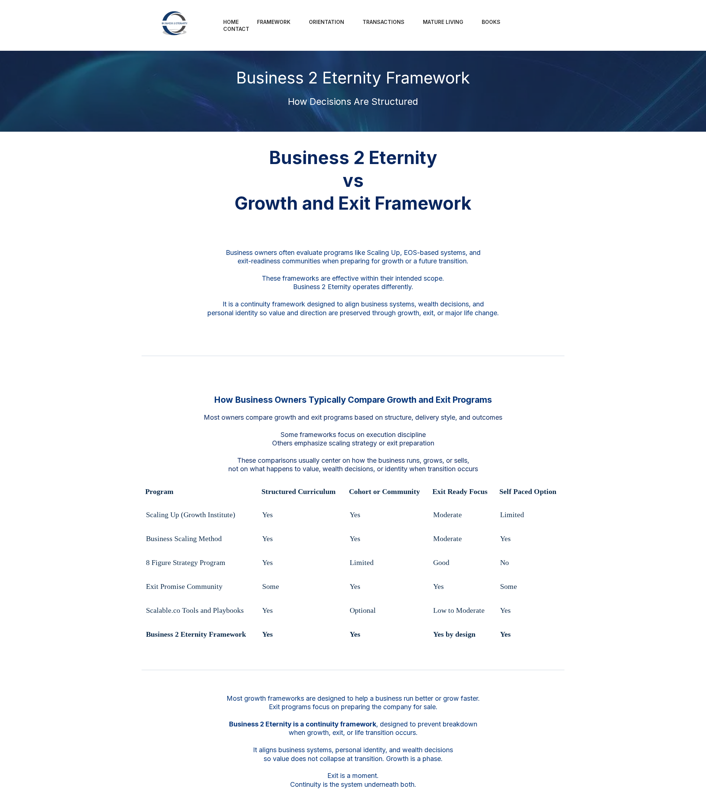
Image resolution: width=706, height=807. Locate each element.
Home (231, 22)
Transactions (383, 22)
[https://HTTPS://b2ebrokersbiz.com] (175, 25)
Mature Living (443, 22)
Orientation (326, 22)
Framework (273, 22)
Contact (236, 29)
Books (491, 22)
